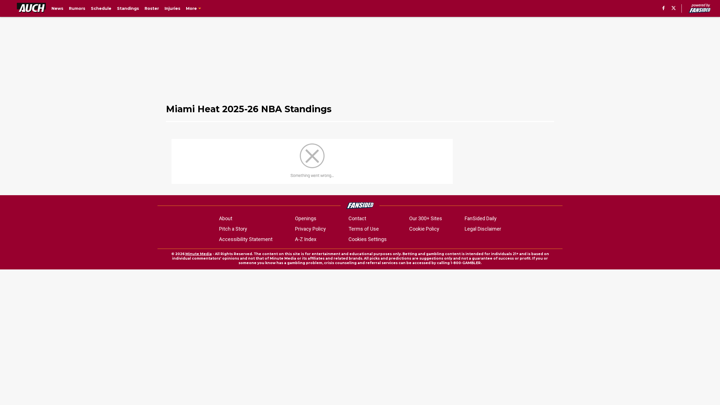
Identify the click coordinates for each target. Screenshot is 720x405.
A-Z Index (305, 239)
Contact (357, 218)
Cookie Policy (424, 229)
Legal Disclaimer (483, 229)
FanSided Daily (481, 218)
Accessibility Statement (246, 239)
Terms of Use (363, 229)
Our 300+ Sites (425, 218)
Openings (305, 218)
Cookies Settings (367, 239)
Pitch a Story (233, 229)
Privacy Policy (310, 229)
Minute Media (198, 254)
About (225, 218)
